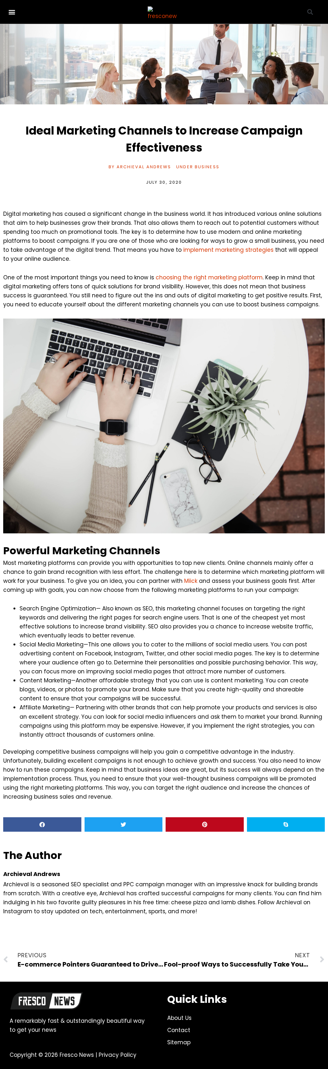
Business (207, 167)
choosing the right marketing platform (209, 277)
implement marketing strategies (228, 250)
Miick (190, 581)
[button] (11, 12)
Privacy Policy (117, 1055)
